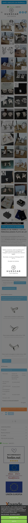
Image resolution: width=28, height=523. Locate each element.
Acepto (14, 521)
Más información (5, 514)
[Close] (25, 247)
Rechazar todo (14, 517)
